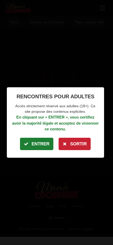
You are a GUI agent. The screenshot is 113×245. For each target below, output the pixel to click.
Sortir (78, 143)
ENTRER (40, 143)
